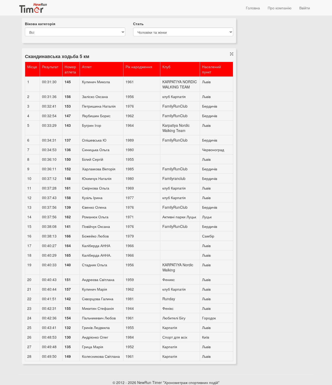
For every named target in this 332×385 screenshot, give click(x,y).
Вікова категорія (40, 23)
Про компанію (280, 7)
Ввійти (304, 7)
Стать (138, 23)
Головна (253, 7)
